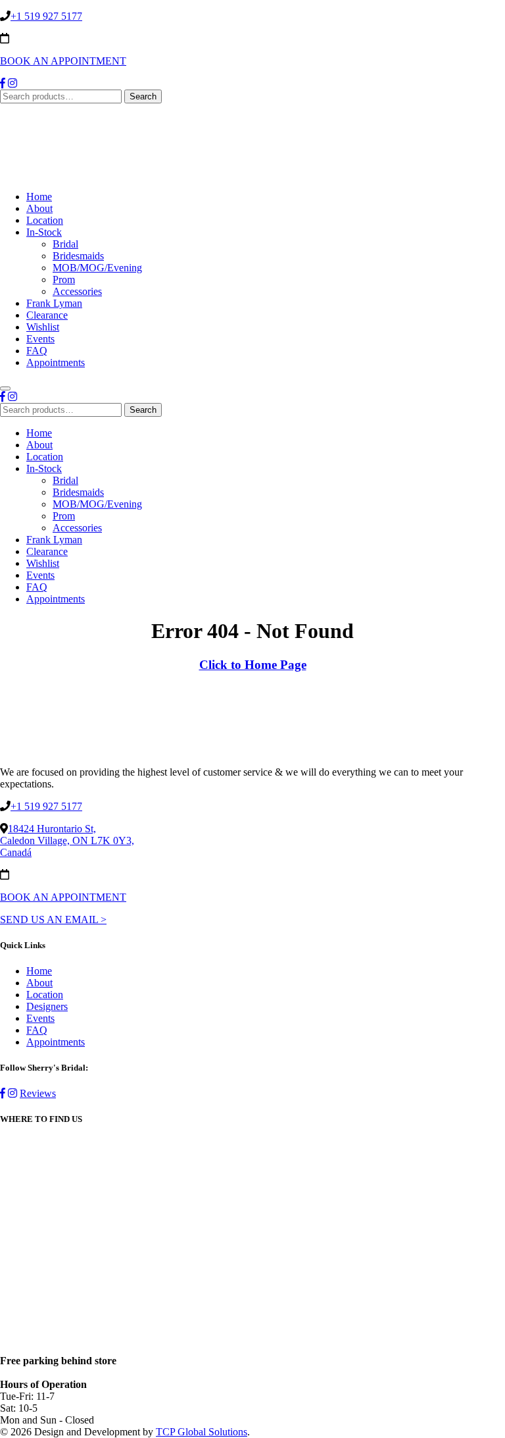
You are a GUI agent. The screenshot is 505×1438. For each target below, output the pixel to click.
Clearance (47, 315)
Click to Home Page (252, 665)
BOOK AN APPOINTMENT (63, 61)
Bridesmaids (78, 255)
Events (40, 338)
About (39, 208)
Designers (47, 1006)
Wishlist (42, 327)
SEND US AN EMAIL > (53, 919)
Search (143, 96)
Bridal (65, 244)
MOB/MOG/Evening (97, 267)
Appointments (55, 362)
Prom (64, 279)
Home (39, 196)
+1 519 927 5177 (46, 16)
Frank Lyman (54, 303)
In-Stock (44, 232)
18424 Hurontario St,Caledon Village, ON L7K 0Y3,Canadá (67, 840)
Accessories (77, 291)
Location (44, 220)
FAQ (36, 350)
